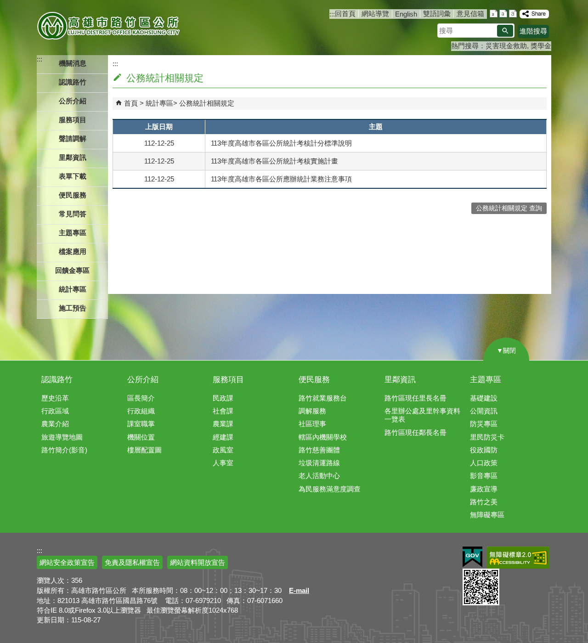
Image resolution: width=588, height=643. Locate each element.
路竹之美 (484, 502)
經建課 (223, 437)
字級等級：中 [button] (503, 13)
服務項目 (228, 379)
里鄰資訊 (400, 379)
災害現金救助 (506, 46)
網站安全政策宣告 (67, 562)
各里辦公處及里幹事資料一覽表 (422, 415)
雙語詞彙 (437, 13)
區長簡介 (141, 398)
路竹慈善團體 (319, 450)
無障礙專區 (487, 515)
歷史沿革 (55, 398)
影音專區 (484, 475)
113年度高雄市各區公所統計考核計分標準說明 (281, 143)
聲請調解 (72, 138)
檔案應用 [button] (72, 251)
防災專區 (484, 424)
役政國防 (484, 450)
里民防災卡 (487, 437)
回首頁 (345, 13)
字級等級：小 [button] (494, 13)
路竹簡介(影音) (64, 450)
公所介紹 (142, 379)
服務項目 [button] (72, 120)
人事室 (223, 463)
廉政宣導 (484, 489)
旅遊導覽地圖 (62, 437)
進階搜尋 (533, 31)
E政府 (472, 557)
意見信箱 (470, 13)
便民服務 (314, 379)
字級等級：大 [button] (513, 13)
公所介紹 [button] (72, 101)
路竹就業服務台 (323, 398)
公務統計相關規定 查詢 (509, 208)
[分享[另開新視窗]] (534, 14)
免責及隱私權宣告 (132, 562)
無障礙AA (518, 558)
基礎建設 (484, 398)
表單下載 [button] (72, 176)
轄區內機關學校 (323, 437)
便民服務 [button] (72, 195)
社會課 (223, 411)
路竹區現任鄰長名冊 (415, 432)
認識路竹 (57, 379)
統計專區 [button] (72, 289)
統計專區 (159, 103)
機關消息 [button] (72, 63)
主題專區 (485, 379)
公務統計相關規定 (206, 103)
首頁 (131, 103)
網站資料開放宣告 (197, 562)
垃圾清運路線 (319, 463)
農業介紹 (55, 424)
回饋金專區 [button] (72, 270)
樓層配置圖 (144, 450)
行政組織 (141, 411)
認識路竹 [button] (72, 82)
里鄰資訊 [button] (72, 157)
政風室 (223, 450)
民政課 (223, 398)
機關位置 (141, 437)
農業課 (223, 424)
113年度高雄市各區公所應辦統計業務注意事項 (281, 179)
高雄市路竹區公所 (109, 25)
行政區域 (55, 411)
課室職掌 (141, 424)
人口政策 (484, 463)
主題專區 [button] (72, 233)
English (406, 14)
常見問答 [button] (72, 214)
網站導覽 (375, 13)
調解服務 (312, 411)
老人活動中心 (319, 475)
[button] (505, 31)
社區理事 (312, 424)
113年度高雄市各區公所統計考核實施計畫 (274, 161)
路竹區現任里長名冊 (415, 398)
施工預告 (72, 308)
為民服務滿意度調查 (330, 489)
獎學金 (541, 46)
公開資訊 (484, 411)
